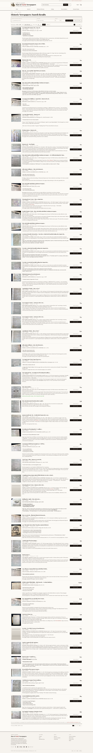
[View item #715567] (16, 530)
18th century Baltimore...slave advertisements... (32, 345)
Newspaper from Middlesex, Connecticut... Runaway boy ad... (36, 98)
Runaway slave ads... (26, 60)
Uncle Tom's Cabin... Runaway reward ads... (32, 459)
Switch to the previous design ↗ (77, 0)
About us (55, 736)
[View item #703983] (16, 378)
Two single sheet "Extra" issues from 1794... (32, 359)
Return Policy (71, 737)
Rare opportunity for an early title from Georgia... (33, 598)
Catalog (52, 9)
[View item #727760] (16, 392)
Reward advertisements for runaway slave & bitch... (33, 43)
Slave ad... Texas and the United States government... (34, 70)
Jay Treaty (32, 204)
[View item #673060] (16, 294)
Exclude (38, 18)
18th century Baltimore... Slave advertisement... (32, 169)
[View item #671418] (16, 322)
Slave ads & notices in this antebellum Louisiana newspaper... (36, 82)
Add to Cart (75, 32)
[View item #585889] (16, 277)
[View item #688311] (16, 31)
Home (17, 9)
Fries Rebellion (58, 620)
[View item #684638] (16, 203)
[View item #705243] (16, 336)
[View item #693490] (16, 560)
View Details (75, 30)
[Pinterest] (17, 746)
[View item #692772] (16, 187)
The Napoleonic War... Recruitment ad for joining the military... (36, 372)
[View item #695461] (16, 602)
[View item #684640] (16, 634)
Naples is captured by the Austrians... (30, 642)
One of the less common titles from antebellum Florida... (35, 568)
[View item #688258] (16, 421)
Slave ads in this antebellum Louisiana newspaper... (33, 183)
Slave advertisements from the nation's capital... (33, 401)
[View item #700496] (16, 686)
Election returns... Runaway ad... (29, 130)
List (44, 24)
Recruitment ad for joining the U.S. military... (32, 429)
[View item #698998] (16, 572)
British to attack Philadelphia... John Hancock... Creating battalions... (37, 582)
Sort (23, 24)
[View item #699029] (16, 546)
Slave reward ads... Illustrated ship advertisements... (34, 515)
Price (56, 18)
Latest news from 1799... (27, 614)
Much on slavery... (26, 554)
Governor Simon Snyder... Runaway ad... (31, 114)
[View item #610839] (16, 74)
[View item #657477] (16, 673)
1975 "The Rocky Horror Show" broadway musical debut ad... (35, 525)
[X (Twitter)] (15, 746)
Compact (48, 24)
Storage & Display (76, 9)
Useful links (56, 739)
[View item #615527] (16, 648)
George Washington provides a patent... (31, 696)
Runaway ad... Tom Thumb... (28, 144)
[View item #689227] (16, 49)
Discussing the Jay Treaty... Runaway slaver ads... (33, 485)
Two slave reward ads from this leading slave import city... (35, 262)
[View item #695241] (16, 254)
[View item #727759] (16, 86)
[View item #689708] (16, 227)
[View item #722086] (16, 447)
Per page (35, 24)
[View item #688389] (16, 172)
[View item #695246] (16, 240)
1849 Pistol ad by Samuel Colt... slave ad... (31, 27)
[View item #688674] (16, 363)
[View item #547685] (16, 118)
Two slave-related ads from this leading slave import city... (35, 248)
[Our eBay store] (20, 746)
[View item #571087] (16, 147)
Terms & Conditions (72, 736)
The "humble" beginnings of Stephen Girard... (32, 711)
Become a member (57, 737)
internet (37, 420)
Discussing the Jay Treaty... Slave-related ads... (32, 199)
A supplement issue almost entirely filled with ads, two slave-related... (37, 475)
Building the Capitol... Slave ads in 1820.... (31, 499)
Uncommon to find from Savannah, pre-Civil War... (33, 444)
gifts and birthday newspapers (73, 722)
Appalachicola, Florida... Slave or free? (31, 288)
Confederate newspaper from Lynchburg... (32, 680)
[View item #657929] (16, 308)
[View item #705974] (16, 432)
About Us (28, 9)
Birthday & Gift (40, 9)
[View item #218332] (16, 660)
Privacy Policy (71, 739)
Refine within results (17, 18)
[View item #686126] (16, 620)
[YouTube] (26, 746)
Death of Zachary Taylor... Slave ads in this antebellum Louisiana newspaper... (39, 211)
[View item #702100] (16, 502)
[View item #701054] (16, 161)
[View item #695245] (16, 266)
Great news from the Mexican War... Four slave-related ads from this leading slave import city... (43, 234)
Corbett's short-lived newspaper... (29, 540)
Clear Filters (77, 20)
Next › (80, 24)
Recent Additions (64, 9)
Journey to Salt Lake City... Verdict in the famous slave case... (35, 415)
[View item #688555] (16, 348)
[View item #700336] (16, 478)
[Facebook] (24, 746)
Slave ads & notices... (27, 387)
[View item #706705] (16, 518)
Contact (40, 736)
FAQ (39, 737)
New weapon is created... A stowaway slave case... (33, 302)
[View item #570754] (16, 136)
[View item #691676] (16, 465)
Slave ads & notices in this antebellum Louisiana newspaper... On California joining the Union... (43, 155)
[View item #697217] (16, 715)
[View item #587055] (16, 102)
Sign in (78, 4)
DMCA (70, 740)
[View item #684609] (16, 63)
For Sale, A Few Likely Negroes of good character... (33, 628)
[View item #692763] (16, 215)
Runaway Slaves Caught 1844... (29, 656)
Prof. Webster (50, 160)
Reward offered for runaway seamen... (31, 669)
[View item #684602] (16, 701)
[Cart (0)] (81, 5)
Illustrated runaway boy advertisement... (31, 274)
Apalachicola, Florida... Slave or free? (30, 331)
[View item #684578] (16, 490)
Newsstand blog (41, 739)
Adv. (69, 4)
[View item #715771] (16, 585)
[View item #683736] (16, 406)
